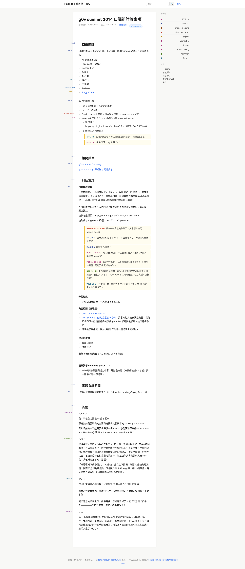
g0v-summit (136, 26)
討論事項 (166, 76)
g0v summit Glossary (90, 164)
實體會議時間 (168, 79)
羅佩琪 (186, 36)
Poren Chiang (183, 49)
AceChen (185, 54)
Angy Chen (88, 92)
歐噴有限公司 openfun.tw (109, 560)
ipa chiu (185, 24)
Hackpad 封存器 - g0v (77, 3)
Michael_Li (184, 41)
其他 (164, 82)
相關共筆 (166, 72)
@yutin (186, 58)
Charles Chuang (182, 28)
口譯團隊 (166, 69)
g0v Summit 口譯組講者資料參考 (96, 169)
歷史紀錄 (122, 25)
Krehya (186, 45)
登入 (179, 4)
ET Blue (185, 19)
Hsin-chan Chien (181, 32)
